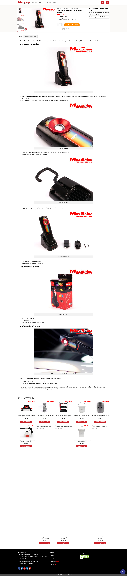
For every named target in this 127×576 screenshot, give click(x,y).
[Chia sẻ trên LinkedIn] (69, 29)
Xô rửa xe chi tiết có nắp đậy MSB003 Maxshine (100, 416)
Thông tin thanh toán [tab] (30, 36)
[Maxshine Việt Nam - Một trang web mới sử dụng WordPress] (24, 2)
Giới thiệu (34, 2)
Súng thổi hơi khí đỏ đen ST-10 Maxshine (100, 537)
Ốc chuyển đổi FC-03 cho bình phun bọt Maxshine (45, 416)
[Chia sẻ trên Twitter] (61, 29)
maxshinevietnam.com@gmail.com (30, 561)
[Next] (52, 19)
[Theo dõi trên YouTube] (30, 568)
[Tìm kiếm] (102, 2)
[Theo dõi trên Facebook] (19, 568)
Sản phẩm (41, 2)
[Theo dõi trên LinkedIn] (27, 568)
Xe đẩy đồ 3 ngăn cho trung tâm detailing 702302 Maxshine (63, 416)
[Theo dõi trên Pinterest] (24, 568)
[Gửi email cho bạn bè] (63, 29)
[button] (107, 2)
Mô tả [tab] (20, 36)
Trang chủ (59, 8)
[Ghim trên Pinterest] (66, 29)
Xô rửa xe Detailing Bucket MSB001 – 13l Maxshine (82, 416)
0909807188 (103, 17)
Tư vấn (49, 2)
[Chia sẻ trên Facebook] (58, 29)
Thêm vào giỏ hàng (72, 24)
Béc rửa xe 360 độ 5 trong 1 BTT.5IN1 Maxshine (63, 537)
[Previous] (26, 19)
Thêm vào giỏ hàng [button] (26, 421)
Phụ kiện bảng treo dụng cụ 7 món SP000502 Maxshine (45, 537)
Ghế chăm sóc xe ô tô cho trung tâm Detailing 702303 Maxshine (26, 416)
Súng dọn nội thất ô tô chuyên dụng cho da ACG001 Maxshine (26, 441)
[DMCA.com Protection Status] (84, 556)
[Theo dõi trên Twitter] (22, 568)
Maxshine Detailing (73, 8)
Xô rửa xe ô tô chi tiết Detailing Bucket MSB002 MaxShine (82, 441)
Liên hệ (54, 2)
